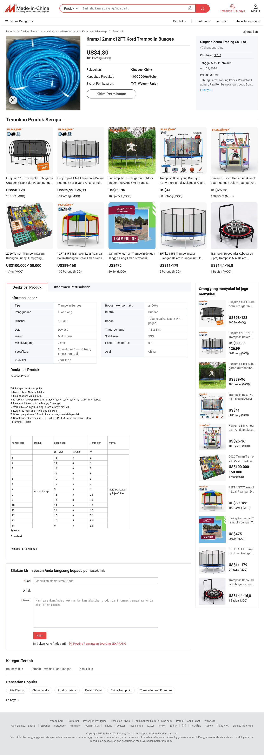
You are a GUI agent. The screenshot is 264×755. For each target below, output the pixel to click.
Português (60, 725)
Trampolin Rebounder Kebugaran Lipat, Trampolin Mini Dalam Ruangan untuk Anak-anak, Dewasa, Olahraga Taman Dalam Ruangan (241, 582)
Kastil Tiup (86, 669)
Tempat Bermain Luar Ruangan (51, 669)
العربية (150, 725)
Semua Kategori (20, 21)
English (32, 725)
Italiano (108, 725)
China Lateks (40, 690)
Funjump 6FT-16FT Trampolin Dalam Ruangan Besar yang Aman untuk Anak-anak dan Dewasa (242, 335)
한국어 (162, 725)
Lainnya (205, 90)
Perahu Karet (93, 690)
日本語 (173, 725)
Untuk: (27, 590)
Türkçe (209, 725)
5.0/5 (217, 55)
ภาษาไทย (196, 725)
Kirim (40, 635)
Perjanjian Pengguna (95, 720)
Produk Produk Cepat (188, 720)
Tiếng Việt (223, 725)
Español (45, 725)
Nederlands (136, 725)
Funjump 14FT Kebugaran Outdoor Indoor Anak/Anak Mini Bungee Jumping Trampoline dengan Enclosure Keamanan (242, 366)
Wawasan (210, 720)
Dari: (27, 581)
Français (75, 725)
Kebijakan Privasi (120, 720)
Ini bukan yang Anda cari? (49, 643)
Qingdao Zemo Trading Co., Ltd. (223, 42)
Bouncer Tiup (14, 669)
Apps (220, 21)
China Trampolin (121, 690)
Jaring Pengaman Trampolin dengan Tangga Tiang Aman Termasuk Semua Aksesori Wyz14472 (241, 520)
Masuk (255, 11)
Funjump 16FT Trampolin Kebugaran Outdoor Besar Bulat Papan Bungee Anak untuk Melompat (242, 304)
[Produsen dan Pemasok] (26, 8)
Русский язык (91, 725)
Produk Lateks (67, 690)
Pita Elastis (16, 690)
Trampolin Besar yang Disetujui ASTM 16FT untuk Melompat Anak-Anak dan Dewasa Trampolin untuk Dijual (241, 397)
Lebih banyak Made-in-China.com (153, 720)
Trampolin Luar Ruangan (156, 690)
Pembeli (178, 21)
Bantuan (201, 21)
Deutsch (121, 725)
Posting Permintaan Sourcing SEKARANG (97, 643)
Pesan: (26, 600)
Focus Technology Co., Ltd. (121, 733)
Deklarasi (73, 720)
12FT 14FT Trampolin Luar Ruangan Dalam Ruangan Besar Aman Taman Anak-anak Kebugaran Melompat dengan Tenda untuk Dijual (242, 489)
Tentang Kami (56, 720)
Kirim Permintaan (111, 94)
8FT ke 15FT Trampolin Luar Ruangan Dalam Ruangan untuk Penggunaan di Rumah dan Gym (241, 551)
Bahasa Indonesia (243, 725)
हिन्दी (184, 725)
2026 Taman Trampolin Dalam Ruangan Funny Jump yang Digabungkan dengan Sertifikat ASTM (242, 458)
